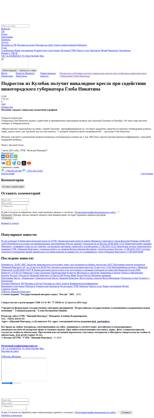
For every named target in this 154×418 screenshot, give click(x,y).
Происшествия (58, 272)
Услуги (4, 42)
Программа (7, 37)
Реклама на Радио (34, 283)
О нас (4, 47)
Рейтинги (82, 45)
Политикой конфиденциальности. (19, 345)
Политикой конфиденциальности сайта (95, 212)
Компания (6, 286)
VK (3, 56)
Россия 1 (14, 275)
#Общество (7, 107)
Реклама (5, 283)
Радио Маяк (70, 275)
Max (42, 56)
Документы (125, 50)
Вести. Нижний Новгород (65, 278)
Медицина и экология (88, 272)
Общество (27, 272)
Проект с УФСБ (9, 53)
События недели (42, 278)
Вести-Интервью (111, 278)
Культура (71, 272)
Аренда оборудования (65, 45)
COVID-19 (16, 272)
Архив (14, 289)
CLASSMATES (13, 56)
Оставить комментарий (12, 187)
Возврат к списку (10, 223)
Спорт (36, 272)
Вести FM (58, 275)
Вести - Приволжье (24, 278)
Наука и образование (132, 272)
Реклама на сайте (44, 45)
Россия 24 (24, 275)
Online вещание (9, 70)
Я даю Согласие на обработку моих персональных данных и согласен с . (59, 212)
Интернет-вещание (101, 275)
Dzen (28, 56)
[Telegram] (11, 156)
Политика (45, 272)
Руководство (40, 50)
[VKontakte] (3, 156)
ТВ (2, 31)
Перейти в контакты (11, 415)
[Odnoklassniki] (7, 156)
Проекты (5, 39)
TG (23, 56)
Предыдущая (7, 173)
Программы (7, 278)
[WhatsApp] (15, 156)
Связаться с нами (28, 70)
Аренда (65, 283)
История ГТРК (68, 50)
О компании (7, 50)
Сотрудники (54, 50)
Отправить (7, 218)
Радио (4, 34)
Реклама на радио (26, 45)
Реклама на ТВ (8, 45)
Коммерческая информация (84, 283)
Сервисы (5, 289)
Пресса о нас (83, 50)
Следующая (147, 173)
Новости (5, 29)
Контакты (95, 50)
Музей (104, 50)
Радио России (84, 275)
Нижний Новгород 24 (41, 275)
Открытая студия (129, 278)
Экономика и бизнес (110, 272)
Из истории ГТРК (69, 286)
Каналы (5, 275)
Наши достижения (23, 50)
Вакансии (113, 50)
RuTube (35, 56)
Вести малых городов (91, 278)
